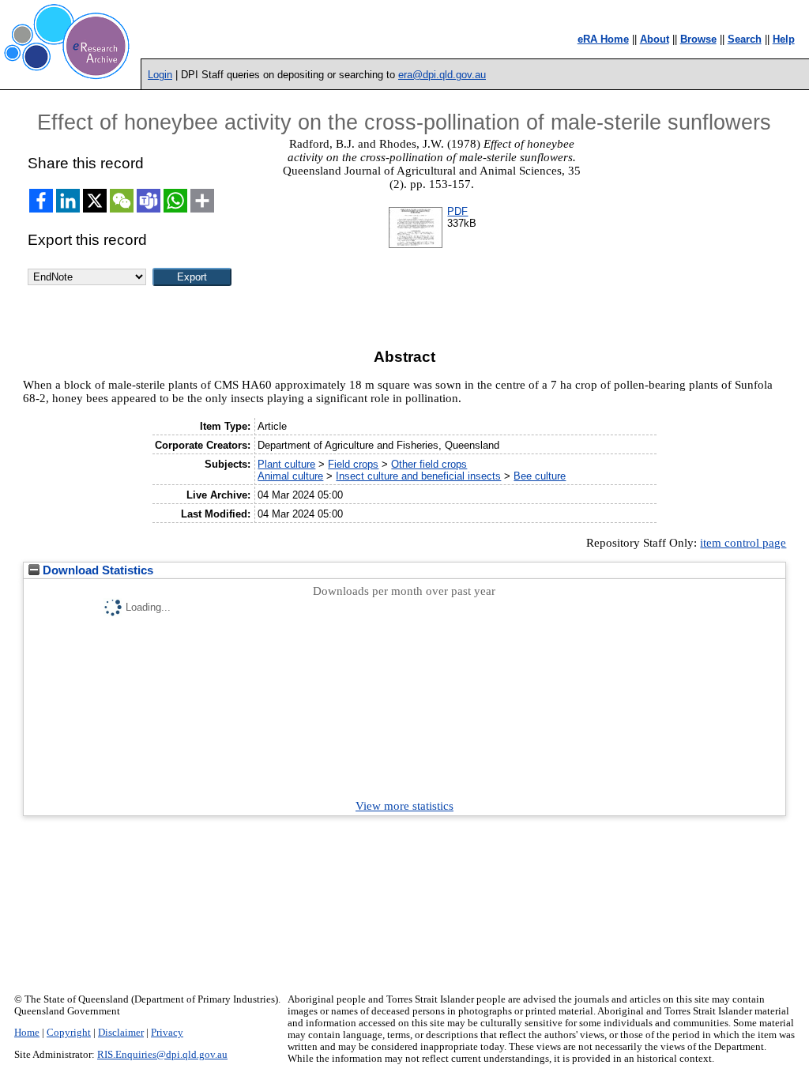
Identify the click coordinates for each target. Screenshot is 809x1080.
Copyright (69, 1032)
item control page (743, 542)
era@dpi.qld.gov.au (442, 75)
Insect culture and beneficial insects (418, 476)
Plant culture (286, 464)
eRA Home (603, 39)
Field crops (353, 464)
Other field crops (429, 464)
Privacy (167, 1032)
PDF (457, 211)
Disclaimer (121, 1032)
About (654, 39)
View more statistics (404, 806)
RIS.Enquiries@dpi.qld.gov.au (162, 1054)
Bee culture (540, 476)
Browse (698, 39)
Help (784, 39)
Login (160, 75)
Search (745, 39)
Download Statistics (96, 570)
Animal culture (290, 476)
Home (27, 1032)
